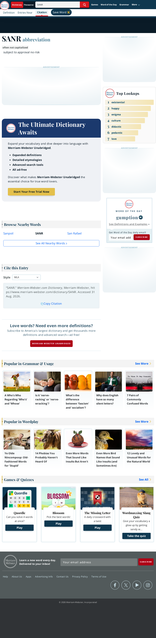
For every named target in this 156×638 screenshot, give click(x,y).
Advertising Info (44, 576)
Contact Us (63, 576)
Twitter (125, 585)
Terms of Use (98, 576)
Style (6, 277)
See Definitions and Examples (128, 224)
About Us (17, 576)
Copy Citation (53, 304)
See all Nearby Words (50, 243)
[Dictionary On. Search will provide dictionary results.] (23, 4)
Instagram (147, 585)
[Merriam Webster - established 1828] (4, 4)
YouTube (136, 585)
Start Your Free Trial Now (31, 191)
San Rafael (74, 233)
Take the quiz (136, 536)
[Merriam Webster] (129, 204)
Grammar (124, 4)
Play (19, 527)
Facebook (114, 585)
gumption (127, 217)
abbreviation (36, 39)
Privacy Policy (80, 576)
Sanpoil (8, 233)
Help (6, 576)
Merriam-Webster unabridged (51, 343)
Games (94, 4)
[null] (141, 217)
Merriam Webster (10, 561)
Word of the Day (109, 4)
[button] (136, 4)
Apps (29, 576)
